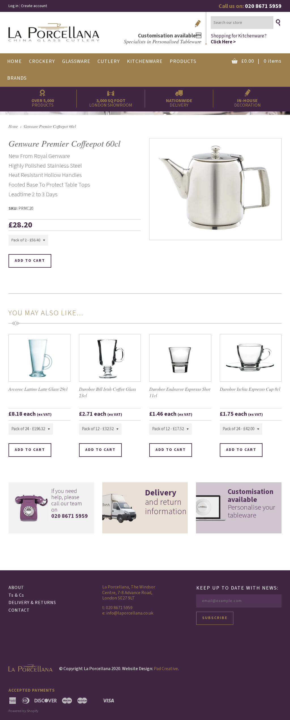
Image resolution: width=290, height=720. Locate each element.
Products (183, 61)
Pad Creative (166, 669)
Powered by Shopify (23, 710)
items (261, 61)
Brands (17, 78)
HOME (14, 61)
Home (13, 126)
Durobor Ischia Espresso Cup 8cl (250, 389)
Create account (34, 6)
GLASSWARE (76, 61)
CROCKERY (42, 61)
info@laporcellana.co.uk (129, 613)
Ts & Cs (16, 595)
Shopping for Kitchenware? (238, 39)
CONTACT (19, 610)
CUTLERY (108, 61)
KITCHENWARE (145, 61)
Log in (13, 6)
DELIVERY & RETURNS (32, 602)
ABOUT (16, 587)
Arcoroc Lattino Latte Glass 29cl (37, 389)
